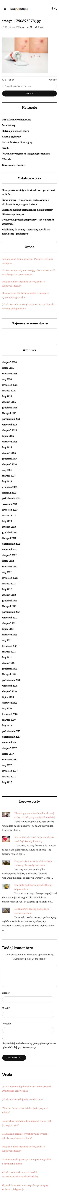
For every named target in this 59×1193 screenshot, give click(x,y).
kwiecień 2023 (10, 509)
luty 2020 (7, 725)
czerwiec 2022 (9, 566)
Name (6, 992)
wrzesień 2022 (9, 549)
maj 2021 (7, 640)
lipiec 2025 (8, 436)
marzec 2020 (9, 719)
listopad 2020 (9, 674)
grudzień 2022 (9, 532)
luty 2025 (7, 447)
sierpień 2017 (9, 748)
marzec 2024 (9, 475)
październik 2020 (11, 680)
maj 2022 (7, 572)
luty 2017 (7, 782)
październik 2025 (11, 418)
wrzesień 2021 (9, 617)
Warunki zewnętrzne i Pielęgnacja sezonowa (26, 153)
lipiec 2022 (8, 560)
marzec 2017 (9, 776)
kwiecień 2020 (10, 714)
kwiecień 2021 (10, 646)
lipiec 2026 (8, 367)
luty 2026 (7, 396)
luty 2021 (7, 657)
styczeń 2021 (9, 663)
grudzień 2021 (9, 600)
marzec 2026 (9, 390)
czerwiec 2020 (9, 702)
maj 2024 (7, 470)
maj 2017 (7, 765)
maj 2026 (7, 379)
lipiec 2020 (8, 697)
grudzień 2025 (9, 407)
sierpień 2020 (9, 691)
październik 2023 (11, 498)
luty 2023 (7, 521)
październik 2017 (11, 736)
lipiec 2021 (8, 628)
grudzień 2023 (9, 487)
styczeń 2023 (9, 526)
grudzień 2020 (9, 668)
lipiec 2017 (8, 753)
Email (6, 1008)
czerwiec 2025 (9, 441)
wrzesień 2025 (9, 424)
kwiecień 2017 (10, 770)
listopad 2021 (9, 606)
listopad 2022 (9, 538)
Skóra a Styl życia (11, 136)
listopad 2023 (9, 492)
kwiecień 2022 (10, 577)
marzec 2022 (9, 583)
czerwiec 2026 (9, 373)
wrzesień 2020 (9, 685)
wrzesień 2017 (9, 742)
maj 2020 (7, 708)
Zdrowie (6, 159)
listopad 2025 (9, 413)
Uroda (5, 148)
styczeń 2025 (9, 453)
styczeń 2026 (9, 401)
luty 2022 (7, 589)
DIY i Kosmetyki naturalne (16, 119)
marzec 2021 (9, 651)
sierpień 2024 (9, 464)
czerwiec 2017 (9, 759)
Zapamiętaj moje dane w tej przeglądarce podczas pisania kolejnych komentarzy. (29, 1045)
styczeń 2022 (9, 594)
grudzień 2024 (9, 458)
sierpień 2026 (9, 362)
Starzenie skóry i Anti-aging (17, 142)
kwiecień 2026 (10, 384)
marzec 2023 (9, 515)
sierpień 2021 (9, 623)
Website (6, 1023)
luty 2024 (7, 481)
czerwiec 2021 (9, 634)
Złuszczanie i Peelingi (14, 165)
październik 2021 (11, 611)
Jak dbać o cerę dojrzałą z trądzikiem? (22, 1099)
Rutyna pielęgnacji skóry (15, 131)
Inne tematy (8, 125)
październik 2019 (11, 731)
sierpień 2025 (9, 430)
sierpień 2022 (9, 555)
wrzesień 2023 (9, 504)
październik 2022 (11, 543)
